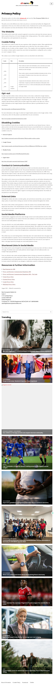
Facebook (25, 682)
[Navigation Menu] (51, 4)
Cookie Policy (16, 682)
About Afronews (6, 682)
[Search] (50, 312)
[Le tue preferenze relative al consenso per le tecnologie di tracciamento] (52, 513)
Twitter (32, 682)
